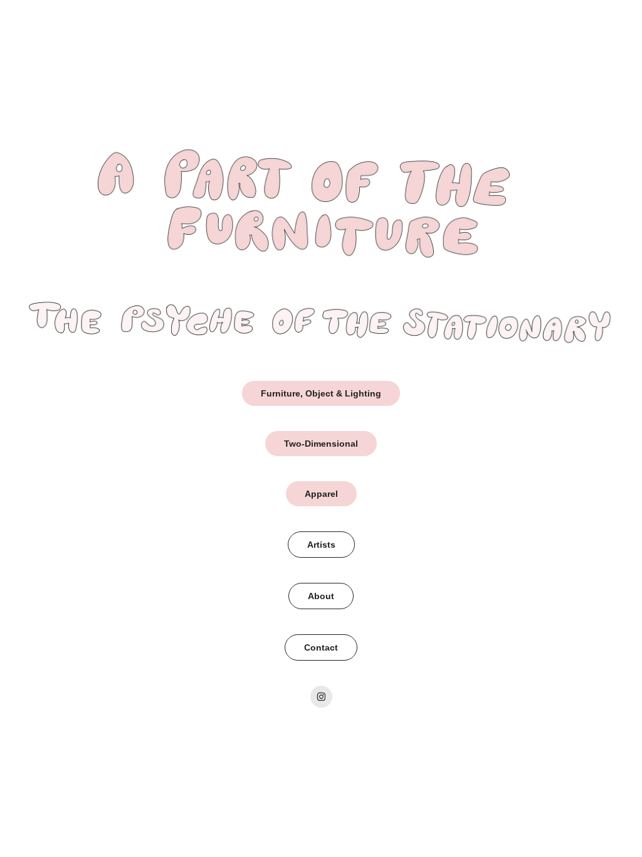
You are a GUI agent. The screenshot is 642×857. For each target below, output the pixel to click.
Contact (321, 647)
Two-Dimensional (321, 444)
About (321, 596)
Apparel (321, 494)
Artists (321, 545)
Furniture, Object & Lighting (321, 393)
